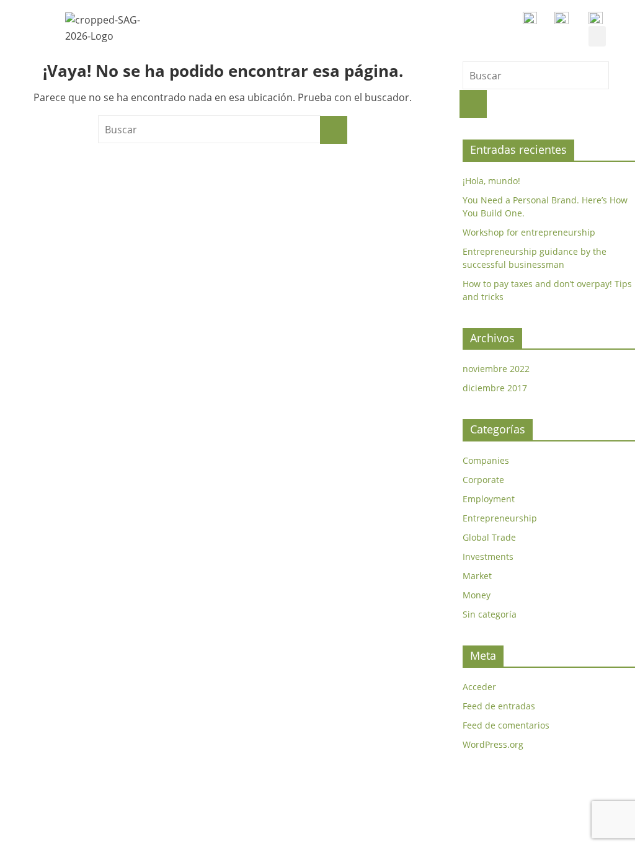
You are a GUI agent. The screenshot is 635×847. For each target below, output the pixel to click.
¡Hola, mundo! (491, 181)
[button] (597, 36)
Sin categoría (490, 614)
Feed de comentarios (506, 725)
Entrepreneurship (500, 518)
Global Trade (489, 537)
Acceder (479, 687)
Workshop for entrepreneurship (529, 232)
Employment (489, 499)
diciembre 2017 (495, 388)
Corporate (483, 480)
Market (477, 576)
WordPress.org (493, 744)
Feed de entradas (499, 706)
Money (477, 595)
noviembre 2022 (496, 369)
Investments (488, 556)
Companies (486, 460)
